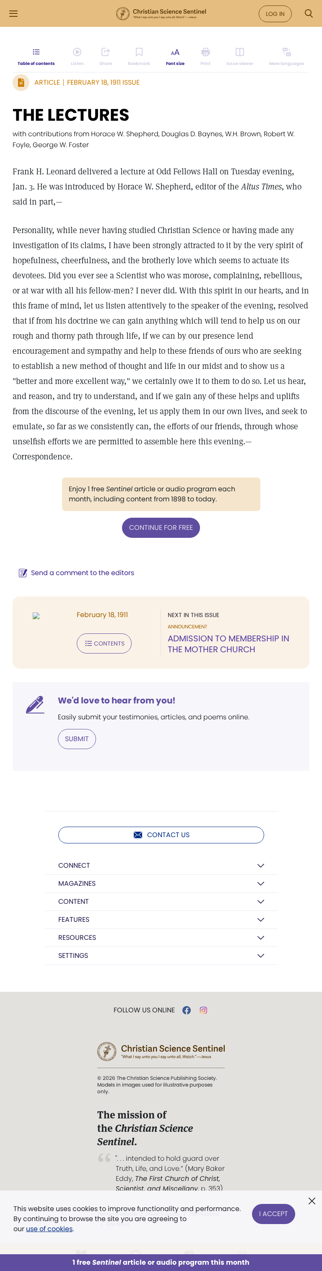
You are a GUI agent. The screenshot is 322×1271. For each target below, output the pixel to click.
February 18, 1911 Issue (103, 82)
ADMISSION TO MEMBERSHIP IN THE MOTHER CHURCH (228, 644)
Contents (109, 643)
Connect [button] (74, 865)
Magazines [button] (77, 883)
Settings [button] (73, 955)
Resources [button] (77, 937)
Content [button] (73, 901)
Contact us (168, 835)
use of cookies (49, 1229)
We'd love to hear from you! (117, 700)
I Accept (273, 1214)
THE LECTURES (71, 114)
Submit (77, 739)
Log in (275, 14)
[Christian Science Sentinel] (161, 14)
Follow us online (144, 1010)
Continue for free (161, 527)
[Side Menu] (13, 13)
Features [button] (73, 919)
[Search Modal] (309, 13)
